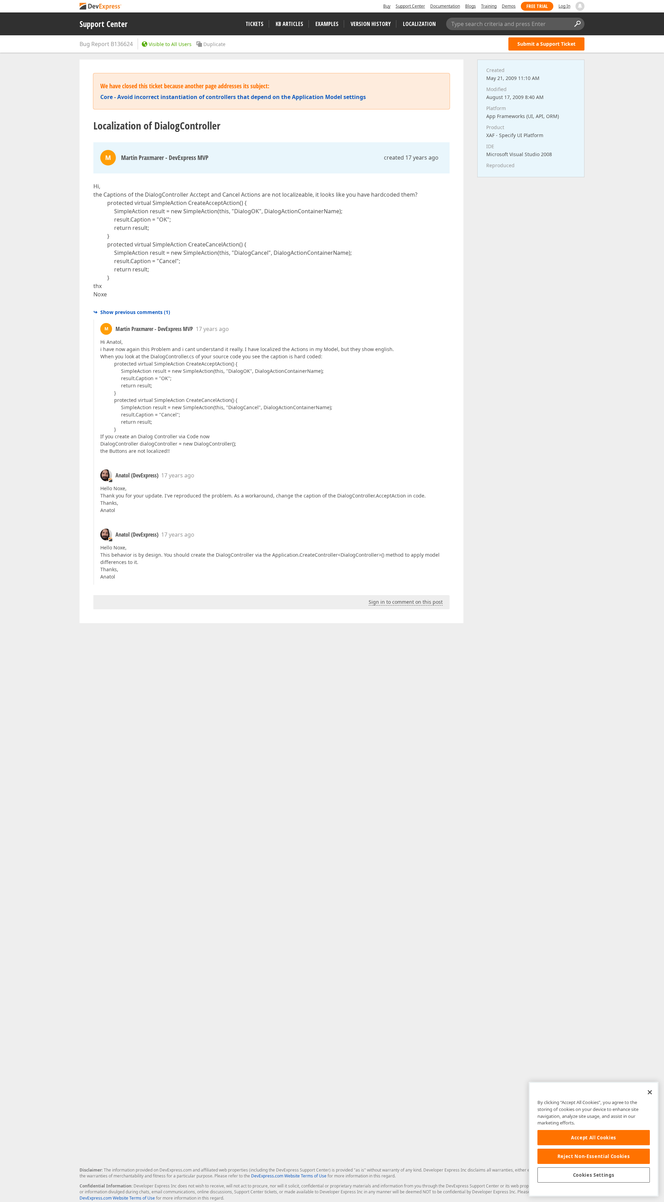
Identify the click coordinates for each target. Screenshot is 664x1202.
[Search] (577, 24)
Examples (327, 24)
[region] (593, 1139)
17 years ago (212, 329)
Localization (419, 24)
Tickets (255, 24)
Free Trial (537, 6)
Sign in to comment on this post (406, 602)
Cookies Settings (594, 1175)
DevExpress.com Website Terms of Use (288, 1176)
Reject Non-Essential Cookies (593, 1156)
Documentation (445, 6)
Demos (509, 6)
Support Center (410, 6)
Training (489, 6)
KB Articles (289, 24)
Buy (386, 6)
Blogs (470, 6)
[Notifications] (579, 6)
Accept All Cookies (593, 1137)
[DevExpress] (101, 7)
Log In (564, 6)
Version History (371, 24)
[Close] (649, 1092)
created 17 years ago (411, 157)
